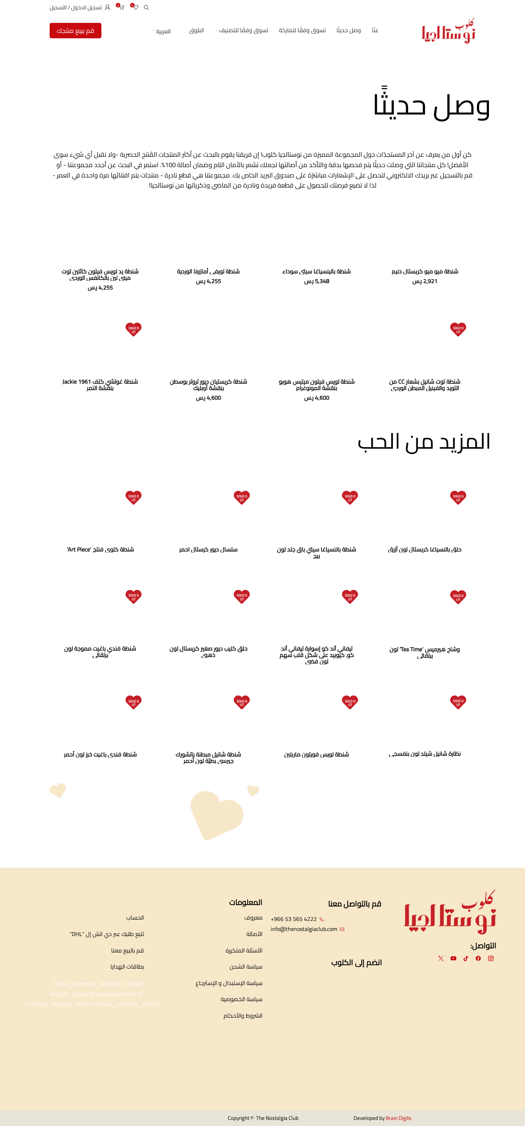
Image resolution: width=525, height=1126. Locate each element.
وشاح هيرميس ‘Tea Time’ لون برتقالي (425, 652)
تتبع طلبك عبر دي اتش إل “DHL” (107, 933)
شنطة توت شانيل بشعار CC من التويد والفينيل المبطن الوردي (424, 384)
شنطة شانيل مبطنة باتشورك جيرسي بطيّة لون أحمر (208, 757)
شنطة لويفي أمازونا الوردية (208, 271)
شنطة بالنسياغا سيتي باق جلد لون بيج (316, 552)
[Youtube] (453, 958)
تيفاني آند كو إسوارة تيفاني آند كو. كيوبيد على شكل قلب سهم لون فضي (317, 655)
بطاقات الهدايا (127, 966)
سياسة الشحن (246, 966)
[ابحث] (147, 7)
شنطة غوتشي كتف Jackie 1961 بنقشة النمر (100, 384)
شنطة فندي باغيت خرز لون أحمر (100, 754)
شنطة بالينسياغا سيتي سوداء (316, 271)
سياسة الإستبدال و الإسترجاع (229, 983)
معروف (253, 917)
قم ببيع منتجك (75, 30)
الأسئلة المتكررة (244, 950)
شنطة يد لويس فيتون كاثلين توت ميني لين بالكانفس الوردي (100, 274)
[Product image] (425, 233)
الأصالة (254, 933)
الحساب (135, 917)
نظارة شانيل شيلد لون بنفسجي (425, 753)
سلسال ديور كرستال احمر (208, 549)
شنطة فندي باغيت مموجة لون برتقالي (100, 651)
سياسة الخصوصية (241, 999)
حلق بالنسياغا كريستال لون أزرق (424, 549)
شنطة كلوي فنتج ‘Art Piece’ (100, 549)
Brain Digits (398, 1118)
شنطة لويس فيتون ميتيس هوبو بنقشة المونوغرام (317, 384)
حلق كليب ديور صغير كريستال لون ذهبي (209, 651)
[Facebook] (478, 958)
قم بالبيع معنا (127, 950)
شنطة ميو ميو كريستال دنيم (425, 271)
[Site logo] (448, 30)
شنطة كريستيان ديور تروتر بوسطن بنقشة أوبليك (208, 384)
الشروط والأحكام (243, 1015)
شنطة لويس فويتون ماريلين (316, 754)
